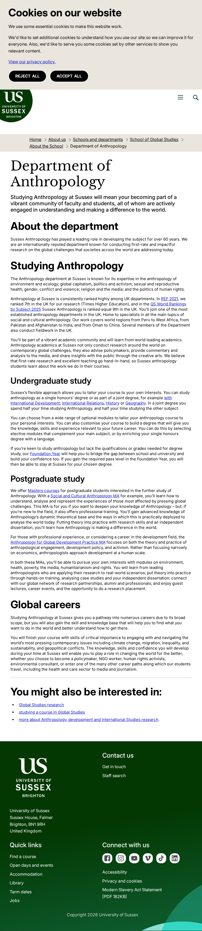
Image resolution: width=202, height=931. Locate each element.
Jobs (14, 900)
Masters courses (43, 490)
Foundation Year (45, 453)
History (112, 403)
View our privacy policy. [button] (31, 61)
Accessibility (114, 872)
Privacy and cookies (122, 881)
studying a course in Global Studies (52, 712)
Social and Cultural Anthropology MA (84, 495)
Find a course (23, 856)
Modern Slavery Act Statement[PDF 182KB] (132, 893)
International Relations (83, 403)
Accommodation (26, 874)
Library (17, 882)
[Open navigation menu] (180, 97)
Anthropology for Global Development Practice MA (58, 542)
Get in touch (114, 766)
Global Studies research (41, 704)
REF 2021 (169, 298)
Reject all (27, 76)
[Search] (195, 101)
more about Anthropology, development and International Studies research (88, 719)
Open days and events (31, 865)
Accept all (69, 76)
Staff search (114, 775)
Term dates (21, 891)
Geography (135, 403)
